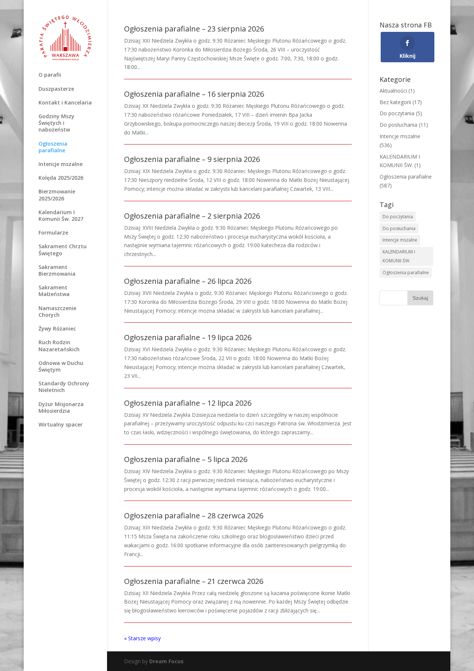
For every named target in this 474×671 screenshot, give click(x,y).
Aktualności (393, 90)
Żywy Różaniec (57, 328)
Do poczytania (397, 113)
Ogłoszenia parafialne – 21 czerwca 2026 (193, 581)
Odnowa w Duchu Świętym (61, 366)
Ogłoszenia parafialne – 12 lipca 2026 (187, 403)
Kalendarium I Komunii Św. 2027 (61, 215)
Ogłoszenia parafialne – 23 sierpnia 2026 (194, 29)
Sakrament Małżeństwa (54, 291)
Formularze (53, 232)
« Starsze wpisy (142, 638)
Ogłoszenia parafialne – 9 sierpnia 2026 (192, 159)
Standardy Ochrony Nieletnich (64, 386)
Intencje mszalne (61, 164)
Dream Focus (166, 661)
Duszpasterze (56, 89)
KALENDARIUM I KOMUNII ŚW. (399, 256)
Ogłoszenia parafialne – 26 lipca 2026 (187, 281)
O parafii (50, 75)
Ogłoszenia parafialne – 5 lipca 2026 (185, 459)
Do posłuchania (398, 124)
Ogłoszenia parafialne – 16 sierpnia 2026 (194, 94)
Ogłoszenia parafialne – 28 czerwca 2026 (193, 516)
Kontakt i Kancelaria (65, 102)
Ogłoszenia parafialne (53, 147)
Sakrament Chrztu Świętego (63, 249)
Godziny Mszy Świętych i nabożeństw (56, 123)
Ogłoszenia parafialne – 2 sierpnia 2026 (192, 216)
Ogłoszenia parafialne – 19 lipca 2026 (187, 337)
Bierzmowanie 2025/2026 (57, 195)
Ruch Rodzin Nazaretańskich (59, 345)
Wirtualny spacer (61, 424)
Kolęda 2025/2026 (61, 178)
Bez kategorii (395, 102)
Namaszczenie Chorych (57, 311)
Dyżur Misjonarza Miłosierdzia (61, 407)
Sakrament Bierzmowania (57, 270)
